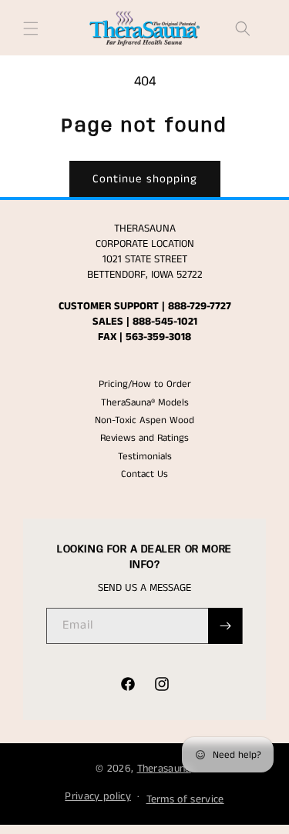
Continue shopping (144, 179)
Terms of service (185, 799)
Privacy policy (97, 796)
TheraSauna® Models (145, 402)
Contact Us (144, 474)
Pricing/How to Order (145, 384)
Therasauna (164, 768)
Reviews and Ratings (144, 438)
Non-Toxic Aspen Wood (144, 420)
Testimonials (145, 456)
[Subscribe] (225, 626)
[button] (31, 28)
